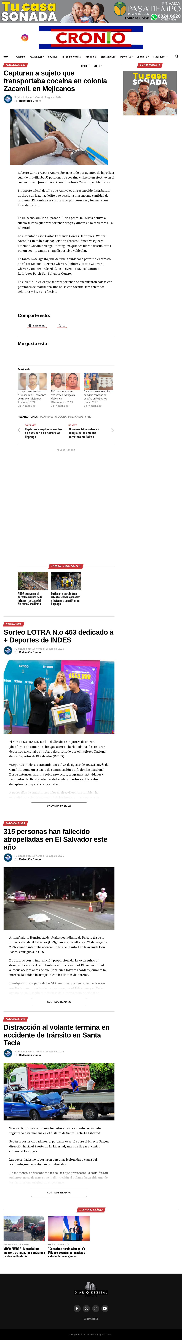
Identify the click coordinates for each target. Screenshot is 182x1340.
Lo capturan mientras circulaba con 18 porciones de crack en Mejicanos (32, 395)
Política (52, 56)
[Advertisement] (66, 505)
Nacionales (36, 56)
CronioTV (142, 56)
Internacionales (71, 56)
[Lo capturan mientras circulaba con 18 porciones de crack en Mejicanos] (32, 381)
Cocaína (61, 417)
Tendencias (159, 56)
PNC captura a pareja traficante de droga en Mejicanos (63, 395)
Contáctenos (91, 1318)
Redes (97, 66)
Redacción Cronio (30, 100)
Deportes (125, 56)
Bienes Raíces (108, 56)
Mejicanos (76, 417)
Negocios (91, 56)
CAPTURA (47, 417)
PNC (89, 417)
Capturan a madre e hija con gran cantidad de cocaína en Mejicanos (97, 395)
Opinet (85, 66)
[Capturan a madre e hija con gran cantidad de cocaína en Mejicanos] (98, 381)
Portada (20, 56)
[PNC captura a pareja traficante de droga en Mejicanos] (65, 381)
